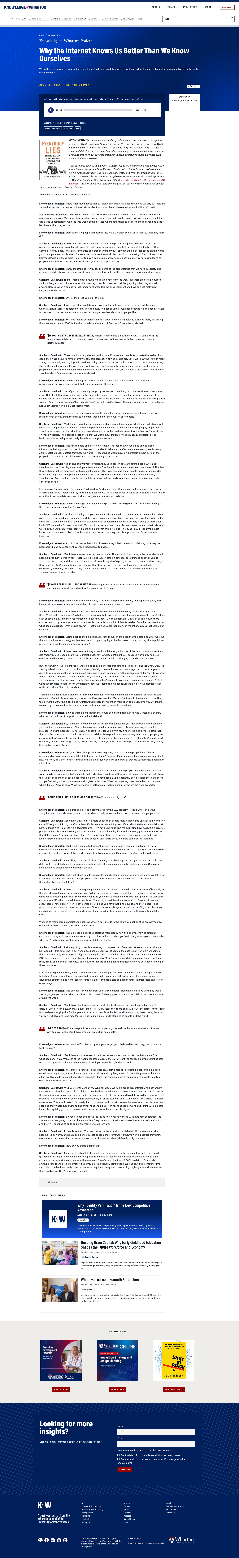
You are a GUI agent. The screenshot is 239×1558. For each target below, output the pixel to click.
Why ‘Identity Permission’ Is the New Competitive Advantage (113, 1208)
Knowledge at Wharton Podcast (66, 41)
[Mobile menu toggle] (5, 19)
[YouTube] (59, 1540)
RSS (77, 128)
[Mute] (145, 110)
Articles (156, 7)
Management (81, 19)
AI (24, 19)
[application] (102, 110)
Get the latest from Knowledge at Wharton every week (150, 1455)
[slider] (152, 110)
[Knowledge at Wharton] (25, 7)
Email (120, 1438)
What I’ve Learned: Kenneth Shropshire (110, 1280)
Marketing (94, 19)
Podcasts (171, 7)
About (168, 1503)
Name (120, 1426)
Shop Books (171, 1510)
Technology (194, 86)
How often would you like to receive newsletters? (144, 1450)
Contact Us (170, 1513)
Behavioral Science (110, 19)
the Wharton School (91, 1544)
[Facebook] (46, 1540)
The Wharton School (175, 1507)
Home (41, 35)
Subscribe (227, 7)
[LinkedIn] (53, 1540)
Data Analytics (128, 19)
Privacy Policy (134, 1539)
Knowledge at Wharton (97, 1539)
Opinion (208, 7)
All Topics (85, 1523)
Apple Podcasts (52, 128)
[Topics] (11, 19)
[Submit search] (232, 18)
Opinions (128, 1513)
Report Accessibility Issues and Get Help (146, 1544)
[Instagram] (65, 1540)
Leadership (86, 1519)
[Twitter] (40, 1540)
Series (126, 1510)
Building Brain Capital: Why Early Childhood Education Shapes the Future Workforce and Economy (121, 1245)
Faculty (127, 1507)
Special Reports (190, 7)
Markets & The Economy (62, 19)
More (140, 19)
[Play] (51, 110)
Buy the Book (174, 1389)
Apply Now (61, 1389)
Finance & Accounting (39, 19)
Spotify (68, 128)
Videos (126, 1523)
